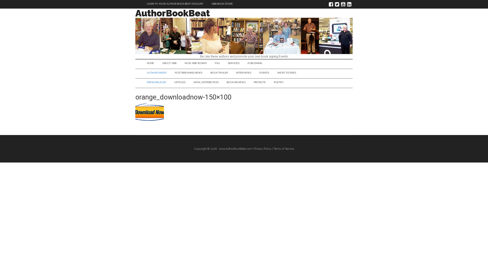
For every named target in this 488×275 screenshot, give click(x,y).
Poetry (279, 82)
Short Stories (286, 72)
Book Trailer (219, 72)
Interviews (243, 72)
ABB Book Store (222, 3)
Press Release (156, 82)
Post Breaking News (188, 72)
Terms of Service (283, 148)
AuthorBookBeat (172, 13)
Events (264, 72)
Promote (260, 82)
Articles (179, 82)
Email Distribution (206, 82)
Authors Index (157, 72)
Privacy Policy (262, 148)
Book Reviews (236, 82)
